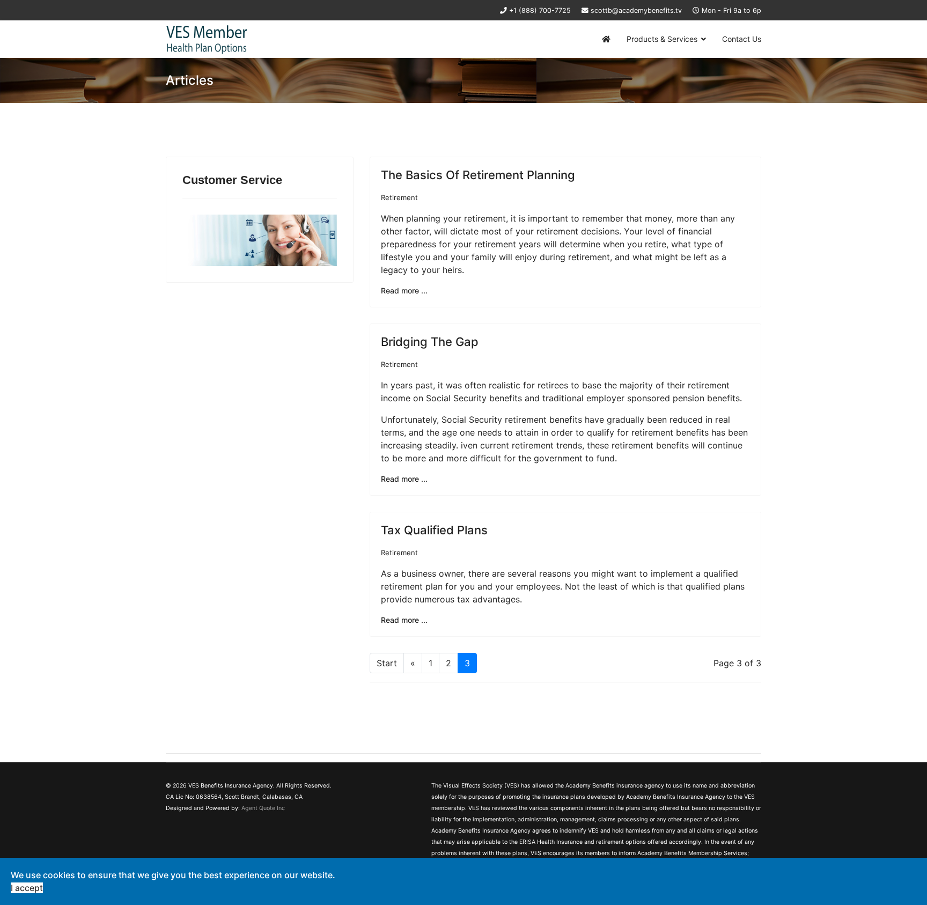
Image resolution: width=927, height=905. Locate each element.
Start (387, 663)
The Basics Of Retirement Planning (478, 175)
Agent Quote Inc (263, 808)
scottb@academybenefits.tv (636, 10)
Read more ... (404, 290)
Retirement (399, 197)
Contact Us (741, 38)
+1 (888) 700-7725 (540, 10)
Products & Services (662, 38)
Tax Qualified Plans (434, 530)
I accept (27, 887)
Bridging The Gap (430, 342)
